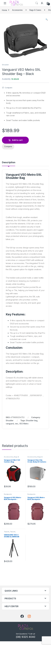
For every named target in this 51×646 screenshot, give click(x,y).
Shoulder (5, 65)
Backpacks (8, 494)
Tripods (6, 532)
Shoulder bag (31, 420)
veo (16, 423)
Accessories (17, 10)
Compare (8, 88)
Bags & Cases (35, 10)
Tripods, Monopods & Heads (11, 532)
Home (4, 10)
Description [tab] (8, 162)
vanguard (10, 423)
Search (36, 3)
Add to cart (17, 140)
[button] (47, 19)
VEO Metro (24, 423)
